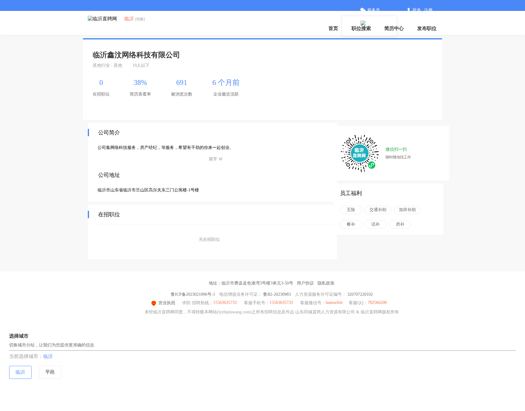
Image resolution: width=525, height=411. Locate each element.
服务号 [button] (373, 10)
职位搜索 (361, 28)
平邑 (50, 372)
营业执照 (166, 303)
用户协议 (305, 283)
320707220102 (360, 294)
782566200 (377, 302)
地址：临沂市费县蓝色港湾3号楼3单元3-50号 (251, 283)
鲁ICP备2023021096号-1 (193, 294)
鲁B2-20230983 (277, 294)
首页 (333, 28)
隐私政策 (326, 283)
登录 (416, 10)
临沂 (48, 356)
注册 (428, 10)
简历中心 (394, 28)
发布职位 (427, 28)
